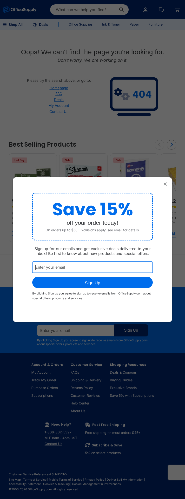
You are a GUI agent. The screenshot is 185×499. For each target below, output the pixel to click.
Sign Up (92, 282)
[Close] (165, 184)
